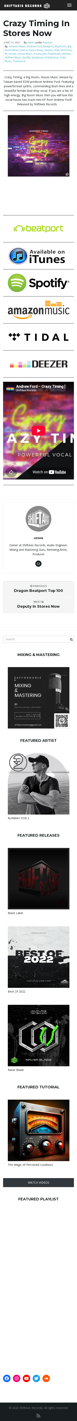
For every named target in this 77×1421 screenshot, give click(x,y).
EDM (56, 50)
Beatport (48, 46)
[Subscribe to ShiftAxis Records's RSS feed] (38, 1415)
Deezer (49, 50)
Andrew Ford (34, 46)
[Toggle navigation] (69, 5)
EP (6, 54)
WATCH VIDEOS (38, 1182)
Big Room (60, 46)
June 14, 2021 (12, 42)
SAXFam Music (13, 57)
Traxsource (19, 61)
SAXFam (66, 54)
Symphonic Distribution (45, 57)
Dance (24, 50)
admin (31, 42)
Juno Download (51, 54)
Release (47, 42)
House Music (24, 54)
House (12, 54)
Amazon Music (17, 46)
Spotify (26, 57)
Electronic (66, 50)
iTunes (37, 54)
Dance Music (36, 50)
